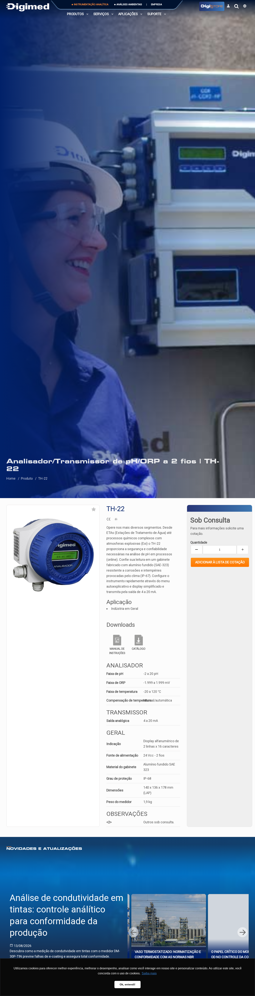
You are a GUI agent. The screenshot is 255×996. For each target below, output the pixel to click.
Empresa (156, 4)
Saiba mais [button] (149, 973)
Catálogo (138, 648)
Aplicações (128, 14)
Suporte (154, 14)
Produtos (75, 14)
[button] (244, 6)
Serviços (101, 14)
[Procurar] (236, 6)
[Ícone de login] (228, 6)
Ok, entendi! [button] (127, 984)
